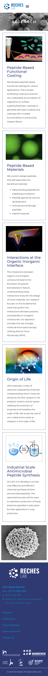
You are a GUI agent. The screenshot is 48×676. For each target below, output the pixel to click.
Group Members (10, 625)
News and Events (11, 631)
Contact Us (8, 637)
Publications (8, 619)
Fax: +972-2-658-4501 (14, 591)
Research (7, 612)
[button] (27, 6)
